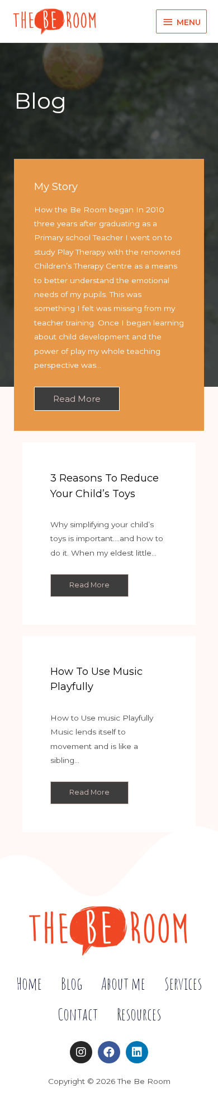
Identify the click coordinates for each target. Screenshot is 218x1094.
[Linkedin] (137, 1052)
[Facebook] (109, 1052)
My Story (56, 186)
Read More (77, 398)
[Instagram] (81, 1052)
